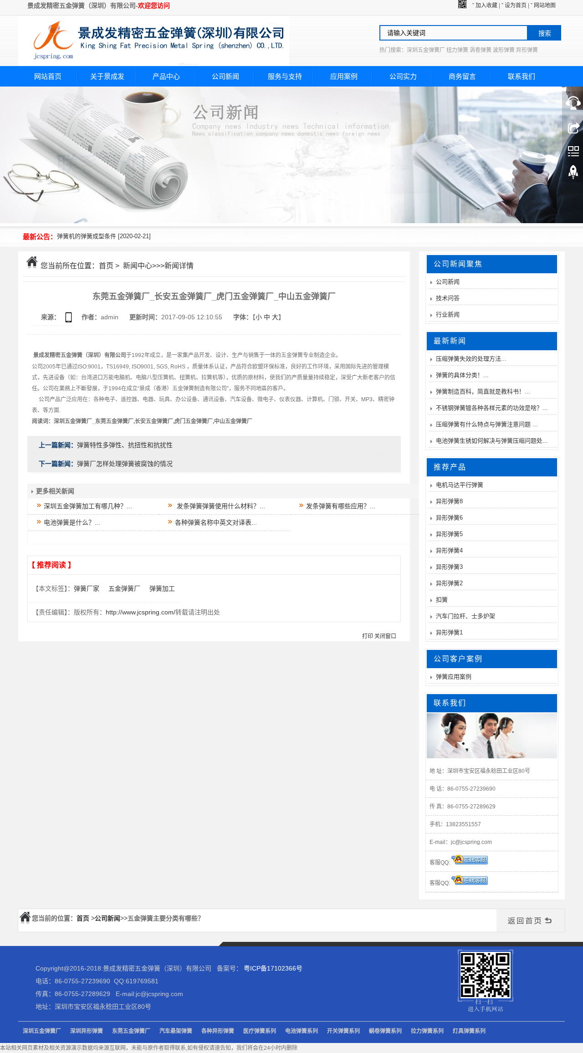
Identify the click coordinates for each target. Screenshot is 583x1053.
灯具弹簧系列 (469, 1031)
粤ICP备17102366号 (273, 968)
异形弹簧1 (449, 632)
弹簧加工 (162, 588)
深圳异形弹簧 (86, 1031)
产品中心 (166, 76)
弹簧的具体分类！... (462, 375)
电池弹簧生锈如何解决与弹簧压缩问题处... (492, 440)
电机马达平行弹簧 (459, 484)
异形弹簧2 (449, 583)
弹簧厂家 (86, 588)
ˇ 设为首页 (514, 5)
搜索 (544, 33)
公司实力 (403, 76)
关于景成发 (107, 76)
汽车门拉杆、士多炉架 (465, 616)
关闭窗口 (385, 636)
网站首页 (47, 76)
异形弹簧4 (449, 550)
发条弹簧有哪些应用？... (339, 506)
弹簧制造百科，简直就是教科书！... (483, 391)
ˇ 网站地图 (543, 5)
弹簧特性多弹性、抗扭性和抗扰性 (125, 445)
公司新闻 (225, 76)
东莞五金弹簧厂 (131, 1031)
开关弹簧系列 (343, 1031)
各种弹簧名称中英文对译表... (215, 522)
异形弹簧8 (449, 501)
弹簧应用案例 (453, 676)
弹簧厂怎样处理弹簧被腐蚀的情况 (125, 463)
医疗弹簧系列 (259, 1031)
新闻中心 (137, 266)
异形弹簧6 (449, 517)
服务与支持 (285, 76)
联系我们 (521, 76)
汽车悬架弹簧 (175, 1031)
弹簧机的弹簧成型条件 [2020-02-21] (104, 236)
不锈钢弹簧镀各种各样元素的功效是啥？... (492, 407)
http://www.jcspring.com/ (140, 612)
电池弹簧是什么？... (71, 522)
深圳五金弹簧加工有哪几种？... (87, 506)
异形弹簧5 (449, 534)
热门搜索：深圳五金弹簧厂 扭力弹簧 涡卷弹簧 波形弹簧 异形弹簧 (458, 50)
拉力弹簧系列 (427, 1031)
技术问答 (448, 298)
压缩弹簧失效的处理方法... (471, 358)
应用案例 (344, 76)
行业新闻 (448, 314)
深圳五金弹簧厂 (42, 1031)
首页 (106, 266)
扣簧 (442, 599)
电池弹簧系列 (301, 1031)
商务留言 (462, 76)
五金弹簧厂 (124, 588)
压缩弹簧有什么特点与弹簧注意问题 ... (487, 424)
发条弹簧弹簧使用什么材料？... (219, 506)
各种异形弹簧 (217, 1031)
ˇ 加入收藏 (484, 5)
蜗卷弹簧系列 (385, 1031)
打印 (367, 636)
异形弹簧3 (449, 566)
